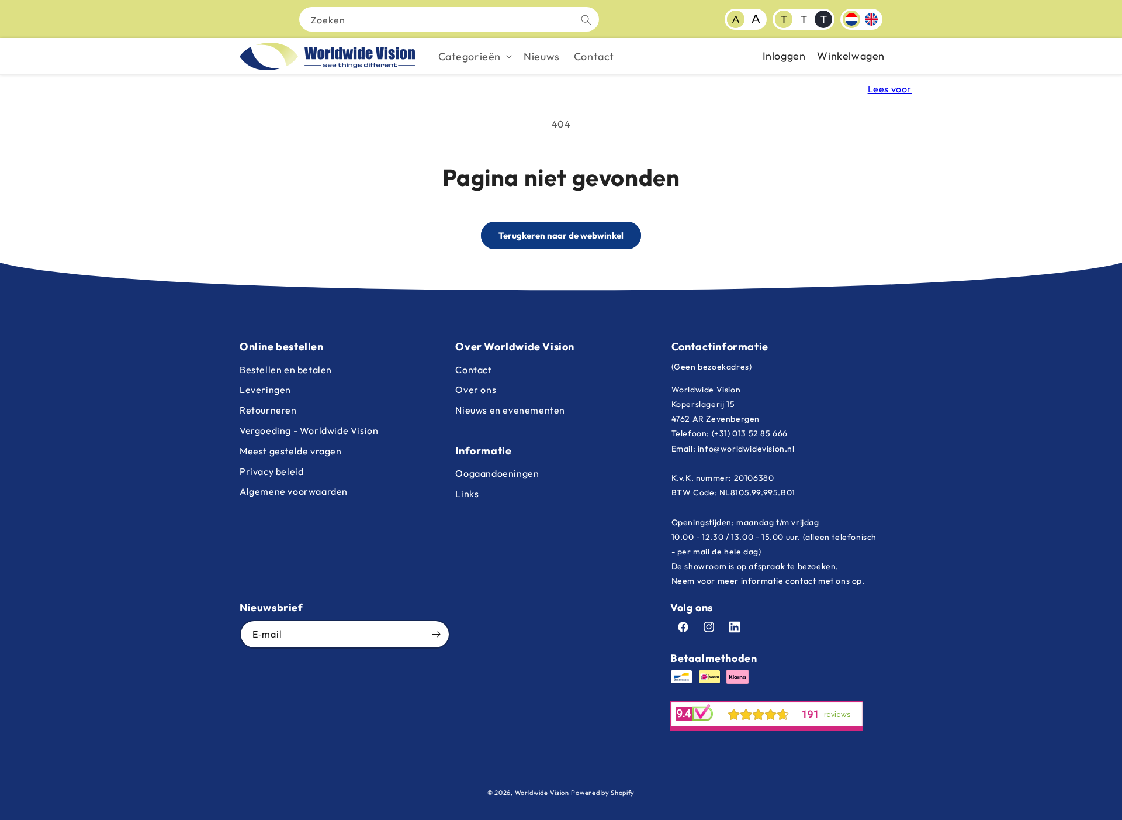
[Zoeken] (586, 20)
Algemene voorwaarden (294, 491)
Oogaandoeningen (497, 473)
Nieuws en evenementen (510, 410)
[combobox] (449, 19)
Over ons (475, 389)
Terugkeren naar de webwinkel (561, 235)
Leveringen (265, 389)
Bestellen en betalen (286, 369)
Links (467, 493)
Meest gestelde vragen (291, 451)
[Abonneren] (436, 634)
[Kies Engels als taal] (871, 19)
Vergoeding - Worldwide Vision (309, 430)
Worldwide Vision (542, 792)
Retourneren (268, 410)
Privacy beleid (271, 471)
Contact (473, 369)
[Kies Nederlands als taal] (851, 19)
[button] (474, 56)
